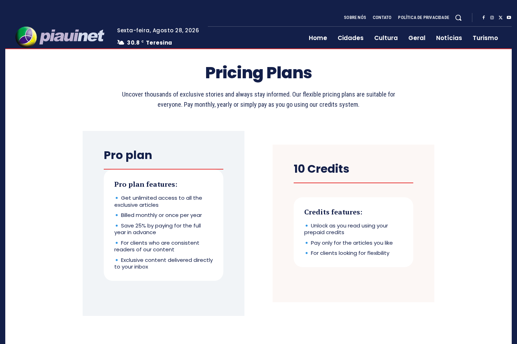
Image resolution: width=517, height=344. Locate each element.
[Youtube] (509, 18)
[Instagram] (492, 18)
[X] (500, 18)
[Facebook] (483, 18)
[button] (458, 17)
